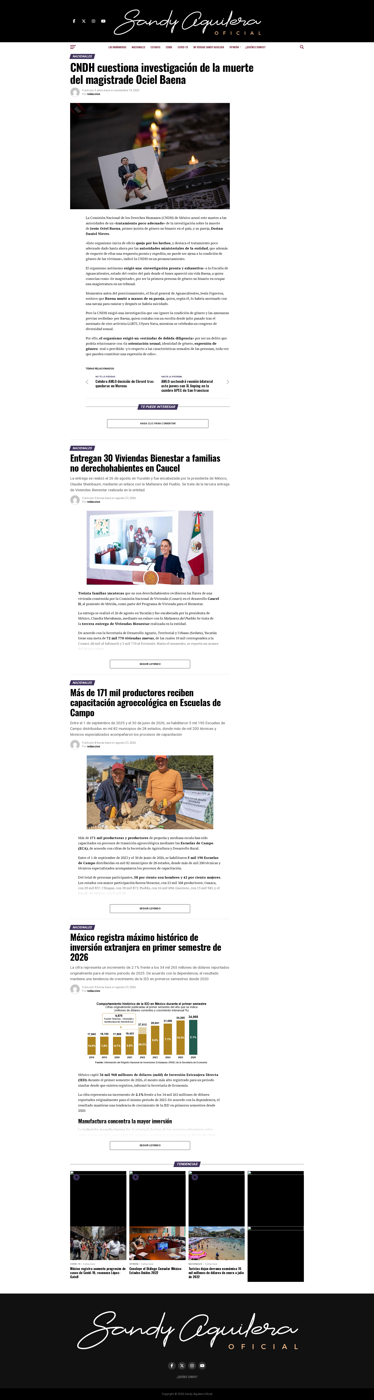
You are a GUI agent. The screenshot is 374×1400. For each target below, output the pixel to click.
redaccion (93, 94)
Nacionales (138, 47)
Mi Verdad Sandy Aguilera (208, 47)
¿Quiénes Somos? (255, 47)
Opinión (234, 47)
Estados (155, 47)
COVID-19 (183, 47)
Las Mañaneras (117, 47)
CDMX (169, 47)
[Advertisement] (273, 127)
